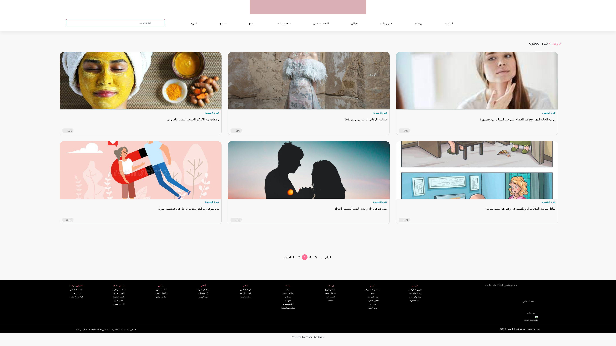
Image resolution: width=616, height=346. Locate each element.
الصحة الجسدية (118, 293)
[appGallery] (319, 11)
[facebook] (508, 306)
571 (406, 220)
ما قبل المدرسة (373, 300)
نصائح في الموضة (203, 289)
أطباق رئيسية (288, 293)
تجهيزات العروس (415, 293)
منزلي (160, 285)
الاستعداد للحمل (76, 289)
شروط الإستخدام (98, 329)
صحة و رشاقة (284, 23)
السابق (287, 257)
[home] (534, 319)
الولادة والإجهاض (76, 297)
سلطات (288, 297)
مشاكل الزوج (330, 289)
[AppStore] (509, 293)
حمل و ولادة (386, 23)
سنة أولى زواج (415, 297)
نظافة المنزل (161, 297)
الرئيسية (449, 23)
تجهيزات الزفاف (415, 289)
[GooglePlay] (492, 293)
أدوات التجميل (245, 289)
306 (406, 130)
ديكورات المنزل (161, 293)
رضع (373, 293)
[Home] (492, 306)
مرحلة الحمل (76, 293)
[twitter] (501, 306)
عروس (415, 285)
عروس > (555, 43)
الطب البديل (118, 300)
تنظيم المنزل (161, 289)
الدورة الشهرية (118, 304)
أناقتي (203, 285)
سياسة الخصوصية (117, 329)
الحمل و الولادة (76, 285)
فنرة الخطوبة (415, 300)
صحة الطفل (372, 308)
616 (238, 220)
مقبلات (288, 289)
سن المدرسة (373, 297)
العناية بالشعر (245, 297)
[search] (153, 22)
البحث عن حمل (321, 23)
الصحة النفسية (118, 297)
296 (238, 130)
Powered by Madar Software (308, 336)
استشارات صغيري (372, 289)
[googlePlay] (331, 11)
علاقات (330, 300)
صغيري (223, 23)
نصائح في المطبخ (288, 308)
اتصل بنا (132, 329)
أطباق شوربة (288, 304)
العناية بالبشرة (245, 293)
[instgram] (515, 306)
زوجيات (418, 23)
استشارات (330, 297)
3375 (69, 220)
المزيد (194, 23)
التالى (328, 257)
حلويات (288, 300)
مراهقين (372, 304)
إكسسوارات (203, 293)
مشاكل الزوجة (330, 293)
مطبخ (252, 23)
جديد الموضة (203, 297)
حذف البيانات (81, 329)
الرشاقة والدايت (118, 289)
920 (70, 130)
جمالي (354, 23)
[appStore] (344, 11)
